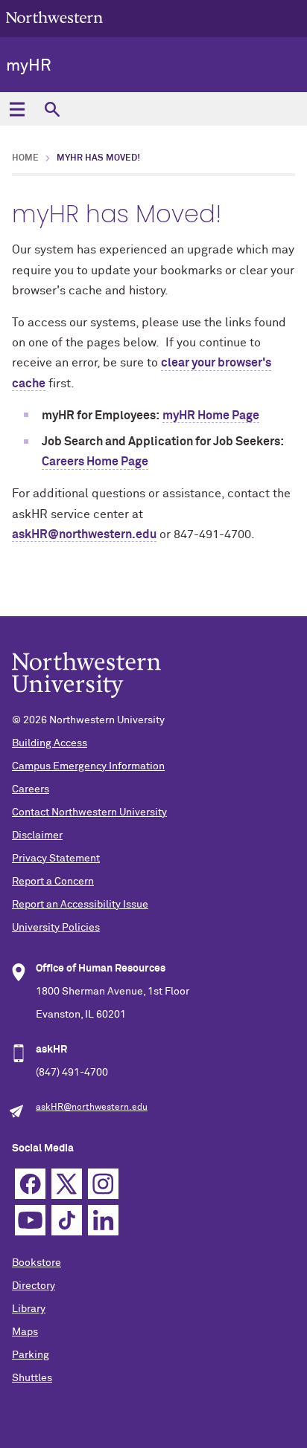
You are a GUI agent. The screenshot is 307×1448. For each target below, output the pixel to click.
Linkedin (103, 1220)
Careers (30, 789)
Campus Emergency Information (88, 766)
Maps (25, 1332)
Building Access (49, 743)
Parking (30, 1355)
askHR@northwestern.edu (84, 534)
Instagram (103, 1184)
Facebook (30, 1184)
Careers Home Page (95, 462)
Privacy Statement (56, 858)
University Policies (56, 927)
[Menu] (17, 109)
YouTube (30, 1220)
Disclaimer (37, 835)
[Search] (52, 109)
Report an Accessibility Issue (80, 904)
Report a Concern (53, 881)
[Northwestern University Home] (54, 17)
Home (25, 158)
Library (28, 1309)
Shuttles (32, 1378)
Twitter (66, 1184)
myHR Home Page (210, 415)
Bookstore (36, 1263)
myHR (28, 66)
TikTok (66, 1220)
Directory (33, 1286)
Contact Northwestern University (89, 812)
